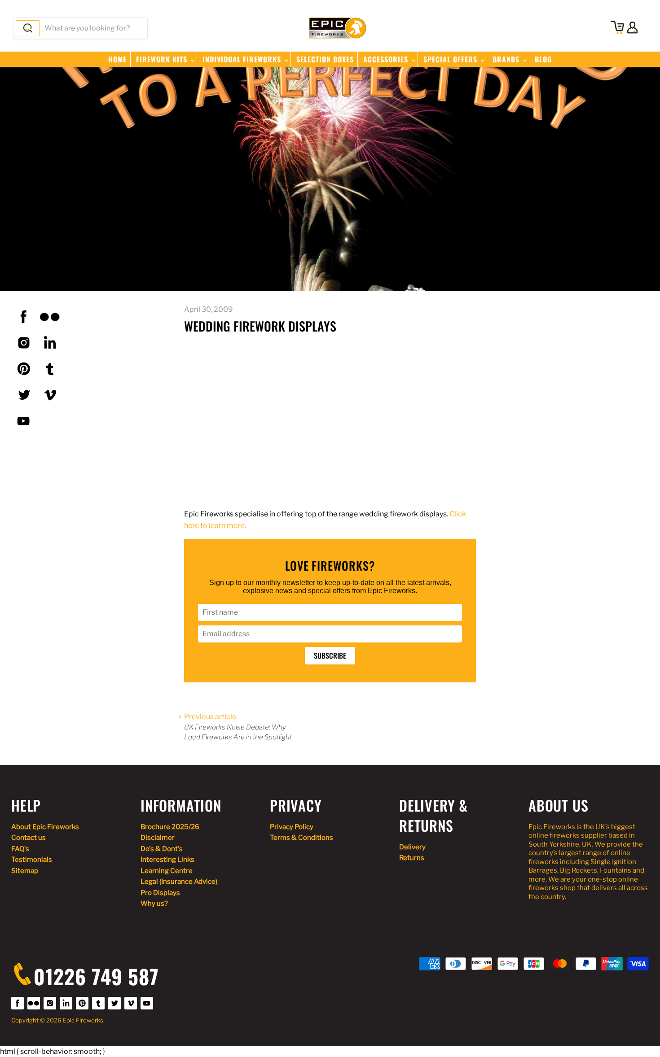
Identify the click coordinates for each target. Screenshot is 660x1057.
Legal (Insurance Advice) (179, 882)
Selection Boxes (325, 59)
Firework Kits (162, 59)
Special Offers (451, 59)
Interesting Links (167, 860)
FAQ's (20, 849)
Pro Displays (160, 893)
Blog (543, 59)
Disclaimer (158, 838)
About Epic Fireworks (45, 827)
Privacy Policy (291, 827)
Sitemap (24, 871)
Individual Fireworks (242, 59)
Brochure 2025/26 (170, 827)
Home (117, 59)
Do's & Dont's (162, 849)
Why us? (154, 904)
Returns (411, 858)
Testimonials (31, 860)
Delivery (412, 847)
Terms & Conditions (301, 838)
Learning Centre (167, 871)
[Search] (28, 28)
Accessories (386, 59)
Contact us (28, 838)
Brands (507, 59)
